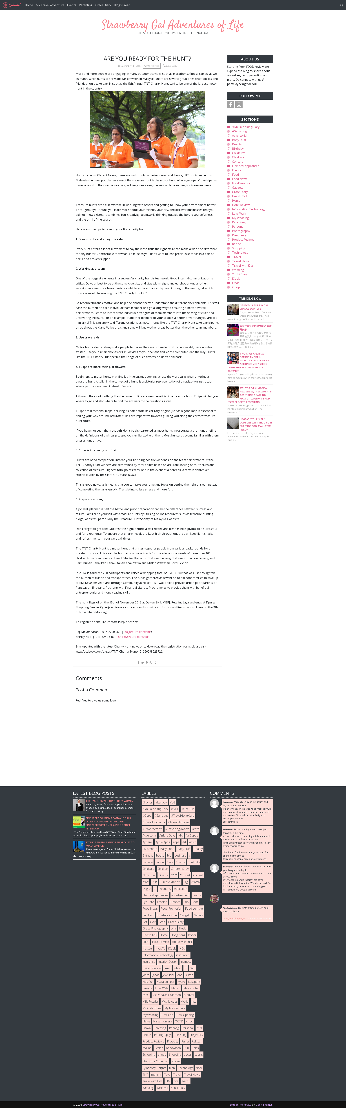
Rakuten (197, 1041)
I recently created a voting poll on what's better (246, 909)
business (180, 855)
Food (235, 175)
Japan (155, 975)
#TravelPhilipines (178, 822)
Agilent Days (167, 835)
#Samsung (239, 131)
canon (160, 862)
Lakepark (194, 982)
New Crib (167, 1015)
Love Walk (239, 214)
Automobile (150, 849)
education (180, 889)
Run (186, 1048)
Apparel (147, 842)
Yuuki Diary (240, 274)
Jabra (146, 975)
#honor (147, 802)
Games (198, 915)
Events (71, 5)
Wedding (238, 270)
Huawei (147, 948)
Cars (170, 862)
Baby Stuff (239, 140)
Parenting (85, 5)
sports (198, 1055)
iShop (236, 287)
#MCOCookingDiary (246, 127)
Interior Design (167, 962)
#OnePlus (187, 809)
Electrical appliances (245, 166)
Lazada (147, 988)
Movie (184, 1001)
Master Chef (191, 988)
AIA (180, 835)
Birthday (238, 149)
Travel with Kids (243, 266)
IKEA (182, 948)
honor (192, 935)
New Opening (185, 1015)
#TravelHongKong (182, 816)
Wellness (162, 1088)
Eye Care (148, 902)
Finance (175, 902)
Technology (240, 253)
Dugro (147, 889)
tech (172, 1068)
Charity (180, 862)
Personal (238, 227)
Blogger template (240, 1104)
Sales (195, 1048)
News (146, 1021)
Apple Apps (163, 842)
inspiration (183, 955)
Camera (148, 862)
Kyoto (181, 982)
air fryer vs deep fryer (234, 918)
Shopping (238, 248)
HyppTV (160, 948)
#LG (173, 802)
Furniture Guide (167, 915)
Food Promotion (171, 909)
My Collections (152, 1008)
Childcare (238, 157)
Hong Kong (178, 935)
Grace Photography (155, 928)
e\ (155, 889)
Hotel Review (241, 205)
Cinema (163, 875)
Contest (198, 875)
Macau (175, 988)
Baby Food (167, 849)
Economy (165, 889)
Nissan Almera (162, 1021)
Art (184, 842)
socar (187, 1055)
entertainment (180, 895)
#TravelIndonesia (154, 822)
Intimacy (185, 962)
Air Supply (192, 835)
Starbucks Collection (155, 1061)
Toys (167, 1075)
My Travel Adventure (50, 5)
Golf (153, 922)
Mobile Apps (169, 1001)
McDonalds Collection (166, 995)
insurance (149, 962)
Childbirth (238, 153)
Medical (189, 995)
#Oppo (147, 816)
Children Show (180, 869)
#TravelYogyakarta (177, 829)
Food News (239, 179)
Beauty (237, 144)
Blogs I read (122, 5)
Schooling (149, 1055)
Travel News (240, 261)
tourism (156, 1075)
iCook (236, 279)
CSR (154, 882)
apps (176, 842)
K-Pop (189, 975)
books (160, 855)
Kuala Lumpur (165, 982)
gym (173, 928)
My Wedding (240, 218)
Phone (147, 1035)
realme (147, 1048)
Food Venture (241, 183)
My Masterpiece (174, 1008)
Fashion (162, 902)
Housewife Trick (182, 942)
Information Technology (248, 209)
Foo (186, 902)
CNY (174, 875)
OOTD (179, 1021)
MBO (146, 995)
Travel (236, 257)
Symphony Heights (154, 1068)
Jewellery (168, 975)
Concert (237, 162)
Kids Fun (148, 982)
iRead (235, 283)
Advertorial (152, 66)
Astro (192, 842)
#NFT (174, 809)
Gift (145, 922)
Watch (185, 1081)
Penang (174, 1028)
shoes (162, 1055)
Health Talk (240, 196)
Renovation (173, 1048)
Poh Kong (180, 1035)
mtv (194, 1001)
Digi (186, 882)
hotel (146, 942)
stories (176, 1061)
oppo (189, 1021)
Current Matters (170, 882)
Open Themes (264, 1104)
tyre (176, 1081)
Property (172, 1041)
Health (183, 928)
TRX (167, 1081)
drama (195, 882)
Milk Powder (150, 1001)
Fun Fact (148, 915)
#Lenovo (161, 802)
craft (145, 882)
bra (169, 855)
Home (29, 5)
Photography (241, 231)
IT (185, 968)
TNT (145, 1075)
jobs (179, 975)
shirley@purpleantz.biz (133, 637)
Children (163, 869)
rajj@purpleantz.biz (138, 632)
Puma (185, 1041)
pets (199, 1028)
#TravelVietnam (152, 829)
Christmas (149, 875)
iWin (192, 968)
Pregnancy (239, 235)
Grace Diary (103, 5)
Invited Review (152, 968)
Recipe (236, 244)
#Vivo (195, 829)
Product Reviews (243, 240)
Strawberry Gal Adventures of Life (173, 25)
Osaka (147, 1028)
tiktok (199, 1068)
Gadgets (237, 188)
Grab (162, 922)
